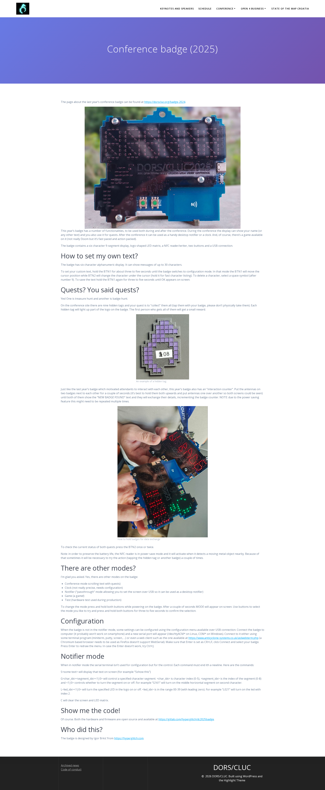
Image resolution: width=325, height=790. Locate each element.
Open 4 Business (252, 8)
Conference (224, 8)
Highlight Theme (234, 780)
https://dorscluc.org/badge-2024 (164, 102)
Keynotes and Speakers (177, 8)
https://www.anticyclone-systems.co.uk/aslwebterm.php (223, 638)
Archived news (70, 765)
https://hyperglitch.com (129, 738)
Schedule (205, 8)
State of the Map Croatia (290, 8)
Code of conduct (71, 769)
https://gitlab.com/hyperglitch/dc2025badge (186, 719)
